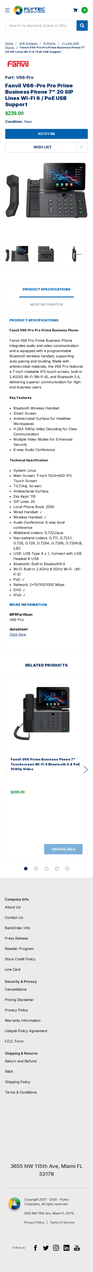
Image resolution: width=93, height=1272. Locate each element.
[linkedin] (66, 1247)
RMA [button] (9, 1071)
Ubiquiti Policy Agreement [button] (26, 1031)
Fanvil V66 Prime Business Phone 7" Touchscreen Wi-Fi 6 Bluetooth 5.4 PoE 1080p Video (45, 764)
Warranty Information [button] (22, 1020)
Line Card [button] (12, 969)
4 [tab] (57, 868)
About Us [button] (13, 907)
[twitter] (45, 1247)
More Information (46, 304)
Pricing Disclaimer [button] (19, 1000)
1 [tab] (25, 868)
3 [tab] (46, 868)
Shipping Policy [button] (17, 1082)
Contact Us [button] (14, 917)
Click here (18, 634)
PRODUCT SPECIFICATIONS (47, 289)
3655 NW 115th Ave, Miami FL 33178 (49, 1213)
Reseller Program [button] (19, 948)
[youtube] (77, 1247)
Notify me (46, 134)
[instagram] (56, 1247)
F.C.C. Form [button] (14, 1041)
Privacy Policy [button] (16, 1010)
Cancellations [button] (16, 989)
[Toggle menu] (7, 10)
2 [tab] (36, 868)
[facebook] (35, 1247)
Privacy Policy (34, 1222)
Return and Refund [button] (20, 1061)
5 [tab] (67, 868)
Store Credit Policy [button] (20, 959)
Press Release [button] (16, 938)
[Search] (82, 25)
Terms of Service (62, 1222)
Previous (6, 769)
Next (85, 769)
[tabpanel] (46, 766)
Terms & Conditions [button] (21, 1092)
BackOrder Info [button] (17, 928)
